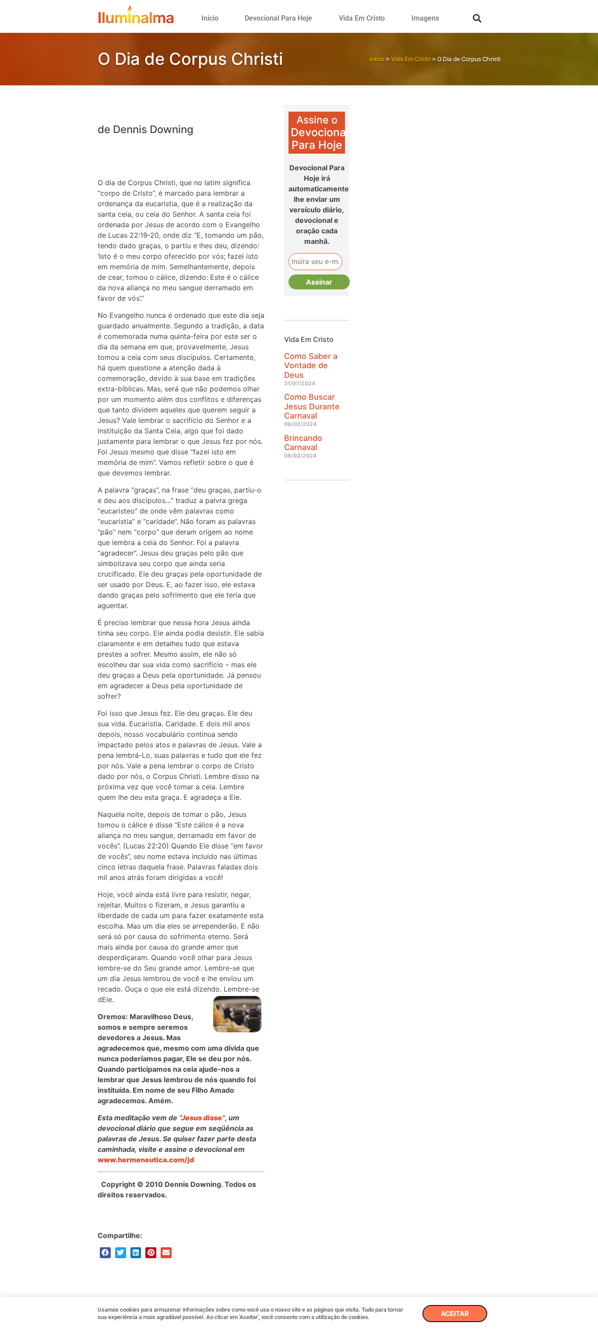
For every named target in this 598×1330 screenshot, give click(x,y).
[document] (299, 665)
